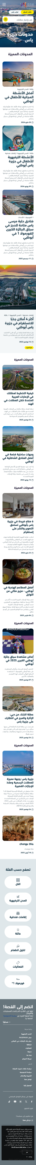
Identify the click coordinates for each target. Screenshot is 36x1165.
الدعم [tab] (30, 1064)
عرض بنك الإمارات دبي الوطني (21, 1041)
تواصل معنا (28, 1079)
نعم (27, 1152)
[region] (18, 1143)
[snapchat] (20, 1102)
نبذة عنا (29, 1055)
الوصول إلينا (28, 1085)
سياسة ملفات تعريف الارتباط (22, 1069)
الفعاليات (29, 1048)
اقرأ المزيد (29, 347)
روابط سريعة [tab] (28, 1029)
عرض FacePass (25, 1037)
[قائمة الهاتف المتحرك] (4, 4)
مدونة (30, 1052)
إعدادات (30, 1156)
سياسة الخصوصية (10, 1015)
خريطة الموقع (27, 1059)
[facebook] (31, 1102)
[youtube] (15, 1102)
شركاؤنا (29, 1045)
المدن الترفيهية (26, 1034)
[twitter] (26, 1102)
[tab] (27, 12)
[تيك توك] (9, 1102)
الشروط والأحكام (26, 1076)
